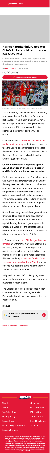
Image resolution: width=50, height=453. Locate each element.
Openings (34, 403)
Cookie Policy (8, 421)
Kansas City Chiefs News (19, 325)
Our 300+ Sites (37, 407)
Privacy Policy (8, 416)
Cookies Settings (10, 430)
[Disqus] (26, 360)
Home (4, 325)
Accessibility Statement (13, 425)
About (5, 403)
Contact (6, 407)
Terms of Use (36, 416)
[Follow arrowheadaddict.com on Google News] (44, 315)
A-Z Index (35, 425)
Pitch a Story (36, 412)
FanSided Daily (9, 412)
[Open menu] (3, 3)
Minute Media (14, 436)
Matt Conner (10, 68)
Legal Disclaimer (38, 421)
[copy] (17, 72)
